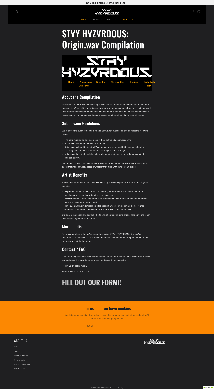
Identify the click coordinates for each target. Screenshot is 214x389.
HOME (17, 347)
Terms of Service (21, 356)
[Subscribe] (126, 326)
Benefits (100, 82)
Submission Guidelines (85, 84)
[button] (17, 11)
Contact (134, 82)
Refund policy (20, 360)
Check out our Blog (22, 364)
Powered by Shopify (116, 388)
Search (17, 351)
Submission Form (150, 84)
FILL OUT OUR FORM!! (91, 282)
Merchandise (117, 82)
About (71, 82)
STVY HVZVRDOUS (103, 388)
